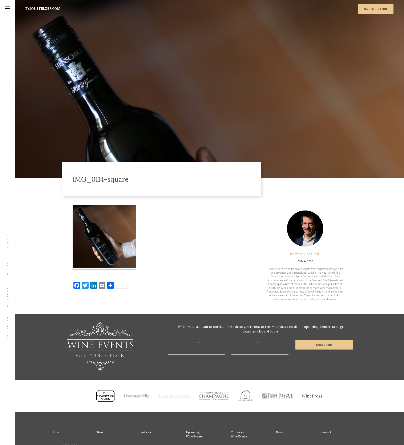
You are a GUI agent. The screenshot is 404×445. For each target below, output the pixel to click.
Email (259, 342)
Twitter (7, 269)
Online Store (376, 9)
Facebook (7, 297)
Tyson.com (42, 9)
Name (197, 342)
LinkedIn (7, 243)
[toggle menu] (7, 4)
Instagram (7, 327)
